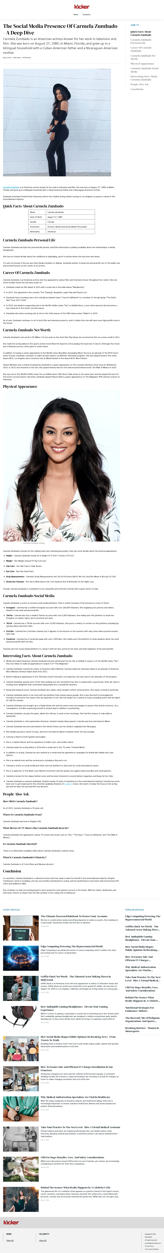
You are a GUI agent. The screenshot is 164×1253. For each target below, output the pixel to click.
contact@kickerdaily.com (153, 1243)
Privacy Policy (149, 1246)
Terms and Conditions (152, 1249)
